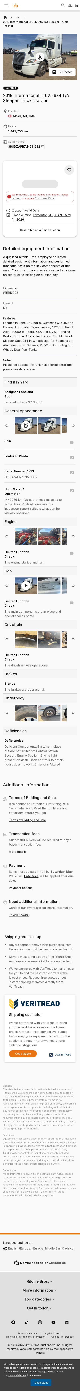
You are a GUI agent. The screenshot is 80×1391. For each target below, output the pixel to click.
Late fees (31, 876)
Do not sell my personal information (25, 1337)
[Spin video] (72, 442)
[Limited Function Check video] (72, 553)
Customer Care (44, 198)
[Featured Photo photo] (72, 457)
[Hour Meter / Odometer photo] (72, 490)
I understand (40, 1382)
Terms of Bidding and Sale (27, 820)
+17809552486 (19, 915)
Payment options (20, 888)
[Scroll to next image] (73, 425)
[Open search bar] (63, 5)
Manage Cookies (46, 1371)
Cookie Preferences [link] (62, 1337)
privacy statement (17, 1375)
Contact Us (57, 1263)
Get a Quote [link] (23, 1053)
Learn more (63, 1054)
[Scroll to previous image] (6, 425)
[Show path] (18, 17)
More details (17, 852)
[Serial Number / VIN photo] (72, 472)
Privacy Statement (28, 1333)
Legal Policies (51, 1333)
